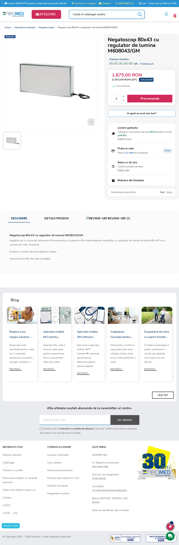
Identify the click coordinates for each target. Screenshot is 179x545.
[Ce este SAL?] (125, 538)
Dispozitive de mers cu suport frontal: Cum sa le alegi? (156, 335)
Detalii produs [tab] (56, 218)
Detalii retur (124, 170)
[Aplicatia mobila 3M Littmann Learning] (89, 315)
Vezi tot (163, 395)
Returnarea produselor (60, 470)
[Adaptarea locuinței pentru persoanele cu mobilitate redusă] (123, 315)
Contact (106, 3)
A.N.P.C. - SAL (10, 513)
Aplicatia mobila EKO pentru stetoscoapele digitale (53, 335)
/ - (143, 63)
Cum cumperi (54, 462)
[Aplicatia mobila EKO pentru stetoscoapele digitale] (56, 315)
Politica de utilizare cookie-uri (19, 490)
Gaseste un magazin (84, 3)
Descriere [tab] (19, 218)
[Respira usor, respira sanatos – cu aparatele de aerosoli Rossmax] (22, 315)
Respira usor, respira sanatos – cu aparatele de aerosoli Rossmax (20, 335)
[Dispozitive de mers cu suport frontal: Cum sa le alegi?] (157, 315)
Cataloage (8, 462)
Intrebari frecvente (57, 485)
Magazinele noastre (58, 493)
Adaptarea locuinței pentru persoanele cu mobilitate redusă (121, 335)
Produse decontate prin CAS (63, 478)
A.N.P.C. (7, 505)
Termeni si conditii (13, 470)
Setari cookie (10, 525)
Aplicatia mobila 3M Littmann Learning (87, 335)
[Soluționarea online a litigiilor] (161, 538)
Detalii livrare (124, 139)
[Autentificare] (166, 14)
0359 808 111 (126, 3)
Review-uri (118, 218)
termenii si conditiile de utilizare (77, 428)
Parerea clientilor (12, 455)
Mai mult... (15, 369)
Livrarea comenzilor (58, 455)
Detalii (167, 150)
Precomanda (150, 98)
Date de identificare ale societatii (110, 510)
